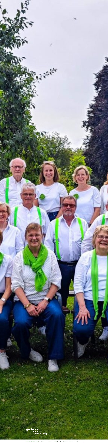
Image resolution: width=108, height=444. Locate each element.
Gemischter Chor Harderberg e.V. (32, 441)
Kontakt (76, 441)
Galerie (71, 441)
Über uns (49, 441)
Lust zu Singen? (57, 441)
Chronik (64, 441)
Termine (43, 441)
